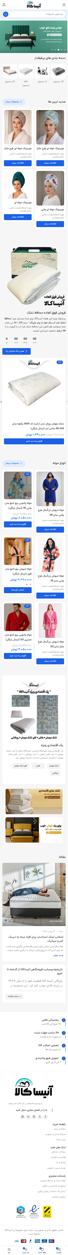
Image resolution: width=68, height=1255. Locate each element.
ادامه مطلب (58, 955)
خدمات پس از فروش (56, 1168)
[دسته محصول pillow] (42, 74)
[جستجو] (5, 14)
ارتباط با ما (61, 1162)
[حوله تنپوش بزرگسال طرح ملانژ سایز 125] (50, 620)
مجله (61, 931)
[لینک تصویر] (34, 276)
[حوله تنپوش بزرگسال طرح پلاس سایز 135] (50, 489)
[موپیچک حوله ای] (18, 185)
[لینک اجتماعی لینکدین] (28, 1117)
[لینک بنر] (34, 801)
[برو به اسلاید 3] (58, 50)
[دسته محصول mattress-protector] (58, 74)
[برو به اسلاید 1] (65, 50)
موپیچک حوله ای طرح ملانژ (50, 149)
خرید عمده (61, 1139)
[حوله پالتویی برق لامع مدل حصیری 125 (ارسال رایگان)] (18, 617)
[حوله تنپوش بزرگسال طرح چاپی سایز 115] (50, 554)
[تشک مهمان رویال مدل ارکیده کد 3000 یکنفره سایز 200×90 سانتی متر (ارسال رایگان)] (34, 389)
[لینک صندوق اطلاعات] (54, 1020)
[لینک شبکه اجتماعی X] (39, 1117)
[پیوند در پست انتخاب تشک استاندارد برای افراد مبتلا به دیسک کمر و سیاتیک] (34, 894)
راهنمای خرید (60, 1129)
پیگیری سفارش (59, 1197)
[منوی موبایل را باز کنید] (64, 5)
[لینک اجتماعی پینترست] (34, 1117)
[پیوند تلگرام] (22, 1117)
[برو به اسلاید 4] (55, 50)
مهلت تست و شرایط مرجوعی (53, 1180)
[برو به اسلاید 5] (52, 50)
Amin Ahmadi (55, 921)
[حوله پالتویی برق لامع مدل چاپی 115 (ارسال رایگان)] (18, 485)
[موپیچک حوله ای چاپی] (50, 188)
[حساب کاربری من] (4, 5)
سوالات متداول (59, 1152)
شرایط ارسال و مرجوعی (55, 1134)
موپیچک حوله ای (23, 203)
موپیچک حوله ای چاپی (52, 210)
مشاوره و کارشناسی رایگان (54, 1186)
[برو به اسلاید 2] (61, 50)
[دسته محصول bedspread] (26, 74)
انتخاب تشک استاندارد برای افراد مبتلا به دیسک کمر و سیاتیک (35, 939)
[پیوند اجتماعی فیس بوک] (45, 1117)
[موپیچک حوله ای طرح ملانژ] (50, 127)
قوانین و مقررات (58, 1157)
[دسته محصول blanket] (9, 74)
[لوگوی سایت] (34, 5)
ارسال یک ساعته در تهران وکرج (52, 1191)
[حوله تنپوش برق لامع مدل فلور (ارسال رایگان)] (18, 551)
